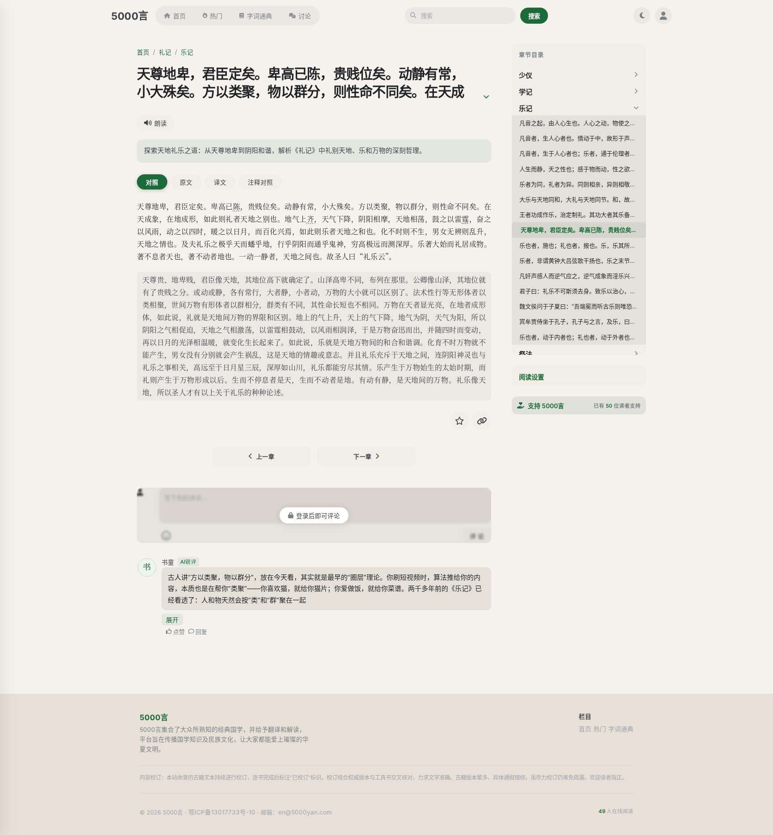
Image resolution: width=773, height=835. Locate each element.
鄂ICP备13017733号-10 (221, 812)
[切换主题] (641, 15)
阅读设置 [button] (531, 377)
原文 (186, 182)
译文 (220, 182)
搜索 (534, 16)
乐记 (187, 52)
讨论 (304, 16)
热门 (216, 16)
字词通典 (259, 16)
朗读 (160, 123)
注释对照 (260, 182)
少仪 (525, 75)
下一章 (362, 456)
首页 (179, 16)
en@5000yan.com (305, 812)
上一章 (265, 456)
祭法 (525, 354)
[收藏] (459, 420)
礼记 (165, 52)
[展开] (486, 97)
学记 (525, 92)
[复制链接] (481, 420)
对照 (152, 182)
